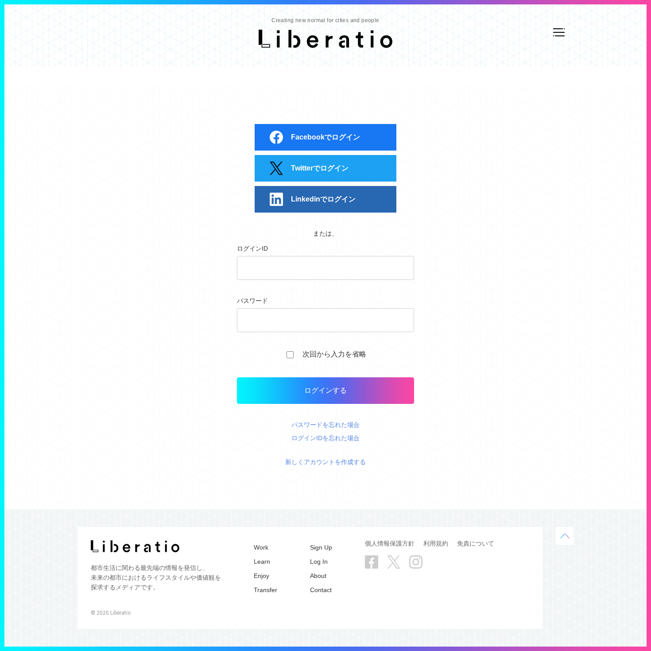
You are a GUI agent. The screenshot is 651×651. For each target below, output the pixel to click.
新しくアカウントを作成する (325, 461)
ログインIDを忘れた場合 (325, 438)
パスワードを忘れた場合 (325, 424)
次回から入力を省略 (334, 354)
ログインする (325, 390)
